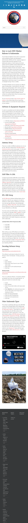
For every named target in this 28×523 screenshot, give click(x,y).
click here (8, 98)
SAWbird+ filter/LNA (6, 182)
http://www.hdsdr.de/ (17, 128)
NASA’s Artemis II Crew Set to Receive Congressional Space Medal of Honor (5, 515)
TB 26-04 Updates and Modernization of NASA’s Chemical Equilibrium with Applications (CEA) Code (5, 486)
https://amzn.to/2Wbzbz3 (10, 124)
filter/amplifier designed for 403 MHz (11, 315)
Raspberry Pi (12, 328)
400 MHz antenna (16, 314)
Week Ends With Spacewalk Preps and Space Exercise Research (5, 469)
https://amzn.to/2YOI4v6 (19, 121)
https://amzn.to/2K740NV (18, 125)
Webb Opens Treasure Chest (5, 502)
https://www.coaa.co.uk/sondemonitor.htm (11, 251)
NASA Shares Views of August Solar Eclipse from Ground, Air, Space (5, 452)
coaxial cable (22, 191)
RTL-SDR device (7, 198)
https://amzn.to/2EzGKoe (16, 127)
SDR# (15, 212)
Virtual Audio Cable (19, 239)
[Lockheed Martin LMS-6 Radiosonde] (14, 371)
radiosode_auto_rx (16, 329)
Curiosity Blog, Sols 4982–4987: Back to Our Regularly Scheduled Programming (5, 423)
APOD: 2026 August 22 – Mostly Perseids (5, 437)
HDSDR (19, 212)
